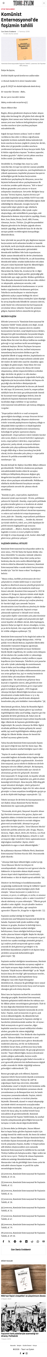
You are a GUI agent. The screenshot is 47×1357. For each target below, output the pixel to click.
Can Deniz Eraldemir (8, 31)
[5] (40, 794)
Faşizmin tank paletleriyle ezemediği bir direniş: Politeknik (20, 1335)
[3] (30, 631)
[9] (26, 1068)
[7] (44, 910)
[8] (14, 956)
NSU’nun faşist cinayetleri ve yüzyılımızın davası (23, 1296)
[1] (26, 102)
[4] (44, 701)
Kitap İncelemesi (8, 9)
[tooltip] (3, 1241)
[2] (14, 459)
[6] (43, 877)
